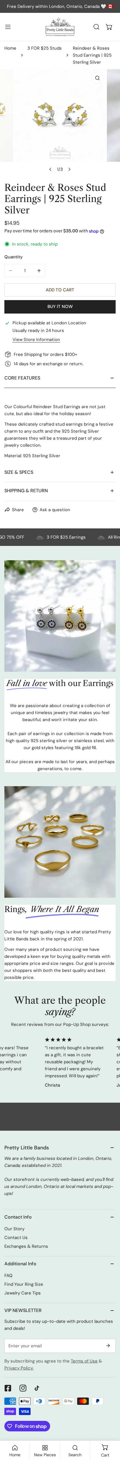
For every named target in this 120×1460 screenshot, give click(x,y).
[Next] (69, 169)
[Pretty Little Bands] (60, 27)
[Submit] (108, 1345)
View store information (36, 339)
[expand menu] (7, 27)
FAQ (8, 1275)
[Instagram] (23, 1388)
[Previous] (51, 169)
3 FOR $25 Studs (44, 48)
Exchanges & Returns (26, 1246)
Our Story (14, 1229)
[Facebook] (7, 1388)
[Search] (96, 26)
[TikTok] (38, 1388)
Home (10, 48)
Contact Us (16, 1237)
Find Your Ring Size (23, 1284)
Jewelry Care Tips (22, 1293)
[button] (109, 26)
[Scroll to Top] (109, 1429)
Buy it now (60, 306)
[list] (60, 122)
